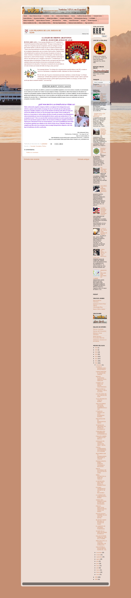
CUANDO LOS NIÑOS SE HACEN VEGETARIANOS (101, 385)
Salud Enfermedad (74, 20)
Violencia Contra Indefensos (75, 23)
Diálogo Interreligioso (52, 18)
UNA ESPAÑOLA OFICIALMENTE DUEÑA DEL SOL (101, 548)
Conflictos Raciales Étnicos (84, 16)
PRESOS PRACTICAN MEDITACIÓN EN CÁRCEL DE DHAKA (101, 509)
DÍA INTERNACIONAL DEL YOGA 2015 (103, 170)
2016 (96, 350)
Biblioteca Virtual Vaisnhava (97, 334)
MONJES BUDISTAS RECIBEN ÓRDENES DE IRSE (103, 131)
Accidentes (46, 16)
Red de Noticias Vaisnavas (97, 301)
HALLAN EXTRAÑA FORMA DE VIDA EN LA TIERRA (101, 537)
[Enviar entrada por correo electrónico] (51, 143)
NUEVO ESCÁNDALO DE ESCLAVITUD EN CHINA (101, 470)
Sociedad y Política (41, 146)
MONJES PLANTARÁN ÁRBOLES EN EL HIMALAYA (101, 378)
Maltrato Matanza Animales (43, 20)
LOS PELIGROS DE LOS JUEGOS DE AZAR (45, 32)
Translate (99, 86)
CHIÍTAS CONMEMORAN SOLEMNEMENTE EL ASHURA (101, 449)
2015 (96, 352)
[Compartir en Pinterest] (62, 144)
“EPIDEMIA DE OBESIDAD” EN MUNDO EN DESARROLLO (101, 427)
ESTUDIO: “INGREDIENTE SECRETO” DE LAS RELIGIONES (101, 490)
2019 (96, 347)
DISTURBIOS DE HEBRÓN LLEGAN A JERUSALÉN (103, 189)
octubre (98, 554)
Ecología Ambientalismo (66, 18)
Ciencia (73, 16)
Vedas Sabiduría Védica (45, 23)
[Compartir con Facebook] (60, 144)
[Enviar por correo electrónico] (55, 144)
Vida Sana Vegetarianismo (59, 23)
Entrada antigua (83, 159)
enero (98, 574)
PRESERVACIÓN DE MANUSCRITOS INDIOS (101, 421)
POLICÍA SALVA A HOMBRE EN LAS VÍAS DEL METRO (101, 515)
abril (97, 568)
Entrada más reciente (31, 159)
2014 (96, 354)
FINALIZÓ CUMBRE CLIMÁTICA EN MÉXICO (101, 438)
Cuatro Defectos (27, 18)
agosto (98, 559)
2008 (96, 579)
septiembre (99, 557)
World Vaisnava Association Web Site (98, 337)
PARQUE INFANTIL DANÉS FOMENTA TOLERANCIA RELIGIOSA (101, 464)
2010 (96, 363)
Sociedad (83, 20)
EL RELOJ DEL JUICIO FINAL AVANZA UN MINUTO (103, 231)
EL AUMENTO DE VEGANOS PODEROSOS (100, 528)
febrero (98, 572)
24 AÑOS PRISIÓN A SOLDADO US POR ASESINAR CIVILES (103, 212)
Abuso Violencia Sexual (35, 16)
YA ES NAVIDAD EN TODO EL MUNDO (101, 400)
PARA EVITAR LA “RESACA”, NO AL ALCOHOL (101, 390)
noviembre (99, 552)
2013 (96, 356)
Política (65, 20)
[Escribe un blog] (57, 144)
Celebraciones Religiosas (62, 16)
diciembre (99, 365)
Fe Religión (92, 18)
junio (97, 563)
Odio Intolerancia (56, 20)
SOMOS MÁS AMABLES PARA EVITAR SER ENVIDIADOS (101, 502)
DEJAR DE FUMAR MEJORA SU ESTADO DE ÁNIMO (101, 522)
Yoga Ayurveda (89, 23)
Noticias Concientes (98, 329)
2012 (96, 358)
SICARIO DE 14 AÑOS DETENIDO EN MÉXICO (101, 532)
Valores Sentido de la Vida (29, 23)
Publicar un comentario (32, 152)
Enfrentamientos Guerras (80, 18)
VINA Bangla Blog (97, 307)
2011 (96, 361)
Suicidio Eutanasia (92, 20)
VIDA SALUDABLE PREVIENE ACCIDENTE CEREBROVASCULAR (101, 406)
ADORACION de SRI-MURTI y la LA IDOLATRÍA (99, 115)
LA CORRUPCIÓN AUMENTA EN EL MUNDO (101, 496)
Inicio (58, 159)
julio (97, 561)
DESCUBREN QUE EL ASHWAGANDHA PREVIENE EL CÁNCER (101, 456)
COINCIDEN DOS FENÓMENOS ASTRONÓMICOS (101, 433)
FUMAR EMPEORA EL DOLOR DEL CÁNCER (101, 373)
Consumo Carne (97, 16)
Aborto (25, 16)
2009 (96, 577)
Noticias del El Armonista (99, 331)
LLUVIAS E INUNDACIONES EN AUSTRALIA (101, 368)
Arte (53, 16)
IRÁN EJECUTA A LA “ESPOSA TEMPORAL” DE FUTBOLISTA (101, 543)
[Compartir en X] (59, 144)
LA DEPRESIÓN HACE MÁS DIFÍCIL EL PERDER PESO (101, 483)
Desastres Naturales (39, 18)
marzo (98, 570)
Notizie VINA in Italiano (99, 309)
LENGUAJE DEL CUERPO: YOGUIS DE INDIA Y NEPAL (101, 443)
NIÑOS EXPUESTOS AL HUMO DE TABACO (101, 477)
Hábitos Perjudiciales (28, 20)
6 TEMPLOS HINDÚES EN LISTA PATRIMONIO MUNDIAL (100, 414)
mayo (98, 565)
